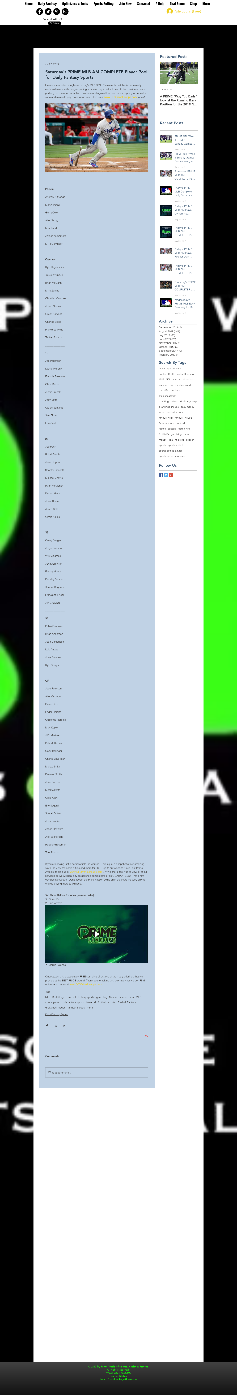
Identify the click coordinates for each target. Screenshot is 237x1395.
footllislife (164, 434)
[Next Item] (192, 73)
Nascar (113, 997)
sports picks (52, 1002)
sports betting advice (171, 450)
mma (90, 1007)
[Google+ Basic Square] (171, 475)
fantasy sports (86, 997)
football (102, 1002)
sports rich (180, 456)
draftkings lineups (55, 1007)
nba (131, 997)
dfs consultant (172, 390)
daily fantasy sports (73, 1002)
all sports (188, 379)
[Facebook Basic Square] (161, 475)
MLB (138, 997)
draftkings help (188, 401)
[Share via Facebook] (47, 1025)
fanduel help (166, 417)
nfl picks (179, 439)
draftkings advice (168, 401)
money (162, 439)
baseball (91, 1002)
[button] (47, 4)
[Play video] (96, 934)
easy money (187, 406)
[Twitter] (48, 11)
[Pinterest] (56, 11)
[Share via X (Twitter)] (55, 1025)
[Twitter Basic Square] (166, 475)
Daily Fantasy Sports (56, 1014)
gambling (101, 997)
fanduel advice (175, 412)
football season (167, 428)
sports (111, 1002)
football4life (184, 428)
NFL (47, 997)
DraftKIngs (58, 997)
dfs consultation (167, 395)
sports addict (175, 445)
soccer (123, 997)
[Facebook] (39, 11)
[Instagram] (65, 11)
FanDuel (71, 997)
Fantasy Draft (166, 374)
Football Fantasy (126, 1002)
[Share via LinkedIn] (64, 1025)
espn (161, 412)
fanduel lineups (76, 1007)
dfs (160, 390)
